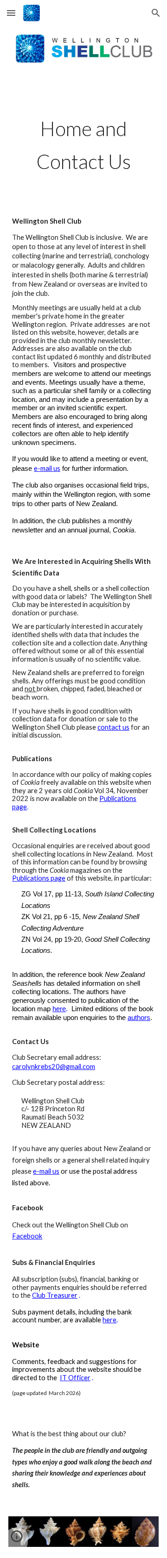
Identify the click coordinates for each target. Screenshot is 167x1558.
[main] (83, 142)
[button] (11, 12)
